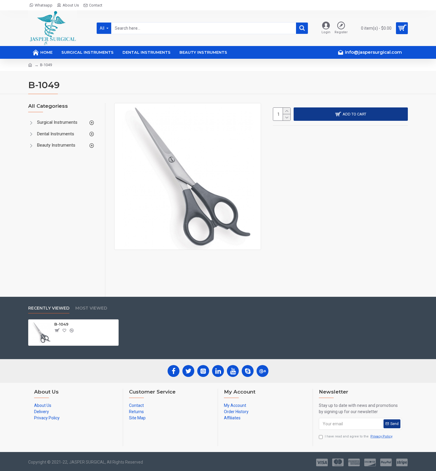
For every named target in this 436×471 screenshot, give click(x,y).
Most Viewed (91, 308)
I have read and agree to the (358, 436)
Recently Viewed (48, 308)
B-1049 (61, 324)
